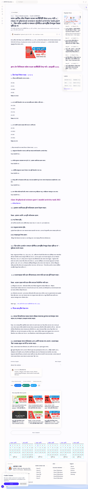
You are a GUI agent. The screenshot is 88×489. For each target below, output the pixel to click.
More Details (23, 484)
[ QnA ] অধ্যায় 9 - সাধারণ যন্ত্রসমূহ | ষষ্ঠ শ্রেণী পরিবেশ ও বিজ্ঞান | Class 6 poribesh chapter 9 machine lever (73, 30)
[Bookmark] (84, 2)
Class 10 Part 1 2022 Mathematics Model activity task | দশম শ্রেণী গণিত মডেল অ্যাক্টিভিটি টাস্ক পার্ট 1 (52, 406)
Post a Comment (36, 432)
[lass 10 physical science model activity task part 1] (36, 52)
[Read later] (57, 34)
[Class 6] (74, 26)
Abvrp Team (43, 482)
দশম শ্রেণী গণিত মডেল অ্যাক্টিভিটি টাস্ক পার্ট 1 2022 (28, 304)
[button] (86, 2)
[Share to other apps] (39, 385)
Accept (11, 484)
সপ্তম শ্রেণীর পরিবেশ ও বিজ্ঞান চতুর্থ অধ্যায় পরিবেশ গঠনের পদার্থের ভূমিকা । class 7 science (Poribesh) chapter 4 (73, 67)
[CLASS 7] (74, 38)
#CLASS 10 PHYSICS (27, 381)
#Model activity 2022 (37, 381)
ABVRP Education (8, 2)
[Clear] (36, 2)
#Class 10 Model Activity (16, 381)
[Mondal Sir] (17, 34)
